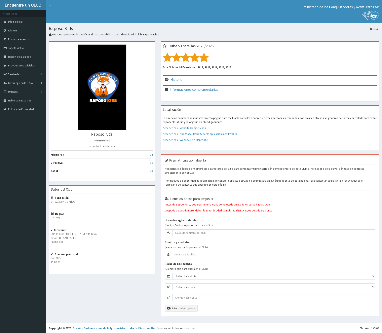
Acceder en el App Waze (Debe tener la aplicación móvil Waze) (200, 134)
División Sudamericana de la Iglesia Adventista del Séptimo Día (114, 328)
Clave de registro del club (181, 220)
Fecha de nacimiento (178, 264)
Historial (177, 79)
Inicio (376, 28)
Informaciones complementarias (194, 89)
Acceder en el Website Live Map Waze (185, 140)
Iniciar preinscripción (182, 308)
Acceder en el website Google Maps (184, 128)
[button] (50, 5)
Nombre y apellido (177, 242)
